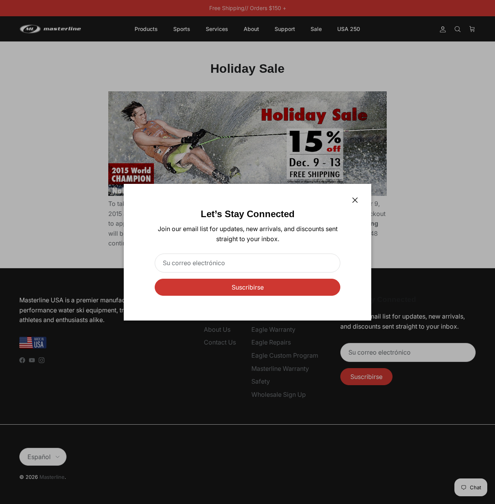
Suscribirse (248, 287)
